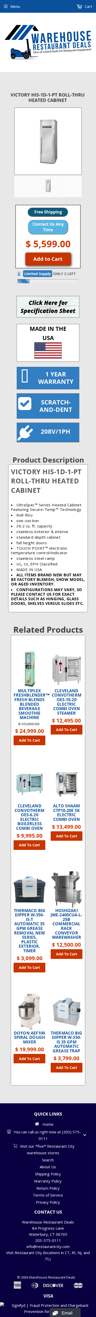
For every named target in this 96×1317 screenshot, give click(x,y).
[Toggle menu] (84, 1135)
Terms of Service (48, 1195)
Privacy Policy (48, 1202)
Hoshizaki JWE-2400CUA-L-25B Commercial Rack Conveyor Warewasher (66, 924)
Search (48, 1159)
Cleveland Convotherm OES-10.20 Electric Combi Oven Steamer (66, 702)
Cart (88, 6)
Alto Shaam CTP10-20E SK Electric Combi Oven (66, 813)
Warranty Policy (48, 1181)
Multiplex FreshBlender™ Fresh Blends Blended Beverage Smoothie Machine (30, 704)
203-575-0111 (48, 1240)
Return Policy (48, 1188)
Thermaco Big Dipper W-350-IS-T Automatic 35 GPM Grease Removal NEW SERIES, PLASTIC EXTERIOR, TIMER (29, 930)
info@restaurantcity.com (48, 1246)
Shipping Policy (48, 1173)
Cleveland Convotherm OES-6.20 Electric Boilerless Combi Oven (29, 817)
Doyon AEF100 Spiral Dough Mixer (29, 1037)
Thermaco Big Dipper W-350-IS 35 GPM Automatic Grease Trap (66, 1042)
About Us (48, 1166)
